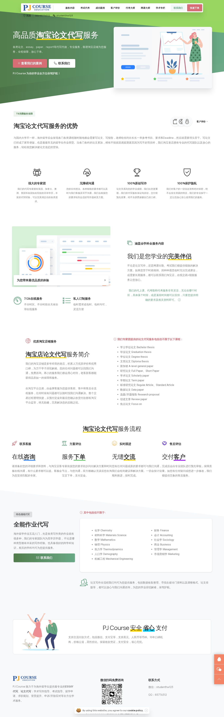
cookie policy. (135, 710)
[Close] (146, 710)
